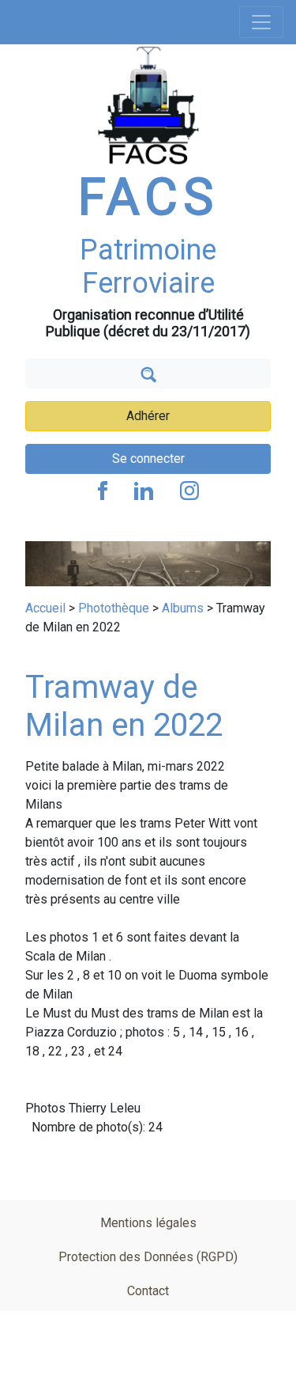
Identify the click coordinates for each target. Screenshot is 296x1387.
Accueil (45, 608)
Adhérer (148, 415)
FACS (148, 197)
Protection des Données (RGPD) (148, 1256)
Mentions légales (148, 1222)
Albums (183, 608)
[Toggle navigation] (261, 22)
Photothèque (113, 608)
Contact (148, 1290)
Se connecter (148, 458)
